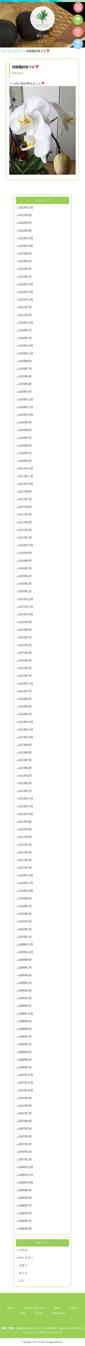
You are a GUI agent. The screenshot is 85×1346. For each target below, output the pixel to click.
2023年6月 (25, 253)
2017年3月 (25, 530)
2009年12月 (26, 944)
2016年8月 (25, 560)
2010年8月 (25, 898)
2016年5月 (25, 568)
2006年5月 (25, 1221)
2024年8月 (25, 222)
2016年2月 (25, 591)
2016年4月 (25, 576)
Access (38, 1313)
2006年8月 (25, 1197)
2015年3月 (25, 660)
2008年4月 (25, 1052)
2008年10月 (26, 1013)
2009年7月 (25, 967)
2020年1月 (25, 338)
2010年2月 (25, 929)
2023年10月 (26, 246)
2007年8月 (25, 1105)
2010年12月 (26, 875)
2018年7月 (25, 438)
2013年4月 (25, 775)
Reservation (58, 1313)
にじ (22, 1280)
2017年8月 (25, 491)
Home (10, 1307)
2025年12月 (26, 207)
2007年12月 (26, 1075)
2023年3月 (25, 268)
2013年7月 (25, 760)
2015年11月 (26, 606)
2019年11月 (26, 353)
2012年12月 (26, 798)
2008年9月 (25, 1021)
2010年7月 (25, 906)
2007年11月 (26, 1082)
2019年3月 (25, 391)
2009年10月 (26, 952)
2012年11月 (26, 806)
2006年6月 (25, 1213)
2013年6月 (25, 768)
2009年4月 (25, 990)
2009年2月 (25, 1005)
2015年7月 (25, 637)
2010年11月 (26, 883)
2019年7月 (25, 368)
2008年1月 (25, 1067)
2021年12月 (26, 299)
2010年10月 (26, 890)
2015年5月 (25, 645)
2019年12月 (26, 345)
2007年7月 (25, 1113)
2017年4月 (25, 522)
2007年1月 (25, 1159)
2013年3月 (25, 783)
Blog (23, 1313)
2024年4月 (25, 230)
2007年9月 (25, 1098)
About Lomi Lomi (34, 1307)
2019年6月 (25, 376)
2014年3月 (25, 706)
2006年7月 (25, 1205)
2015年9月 (25, 622)
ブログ (23, 1250)
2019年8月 (25, 361)
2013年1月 (25, 791)
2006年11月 (26, 1175)
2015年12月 (26, 599)
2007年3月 (25, 1144)
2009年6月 (25, 975)
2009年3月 (25, 998)
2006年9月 (25, 1190)
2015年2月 (25, 668)
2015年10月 (26, 614)
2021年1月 (25, 315)
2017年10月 (26, 484)
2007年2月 (25, 1151)
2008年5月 (25, 1044)
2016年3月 (25, 583)
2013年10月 (26, 737)
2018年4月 (25, 460)
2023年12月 (26, 238)
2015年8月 (25, 629)
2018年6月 (25, 445)
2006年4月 (25, 1228)
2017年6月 (25, 506)
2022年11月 (26, 292)
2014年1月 (25, 714)
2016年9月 (25, 553)
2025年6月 (25, 215)
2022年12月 (26, 284)
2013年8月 (25, 752)
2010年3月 (25, 921)
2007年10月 (26, 1090)
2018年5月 (25, 453)
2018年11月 (26, 407)
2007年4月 (25, 1136)
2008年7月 (25, 1036)
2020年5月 (25, 330)
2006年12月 (26, 1167)
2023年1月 (25, 276)
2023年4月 (25, 261)
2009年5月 (25, 983)
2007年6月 (25, 1121)
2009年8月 (25, 959)
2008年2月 (25, 1059)
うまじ (23, 1265)
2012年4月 (25, 821)
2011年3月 (25, 860)
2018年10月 (26, 414)
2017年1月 (25, 537)
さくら (23, 1272)
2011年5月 (25, 852)
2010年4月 (25, 913)
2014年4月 (25, 698)
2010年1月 (25, 936)
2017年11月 (26, 476)
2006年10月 (26, 1182)
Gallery (74, 1307)
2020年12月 (26, 322)
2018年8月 (25, 430)
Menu (57, 1307)
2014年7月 (25, 691)
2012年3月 (25, 829)
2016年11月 (26, 545)
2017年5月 (25, 514)
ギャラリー (26, 1257)
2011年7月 (25, 844)
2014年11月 (26, 683)
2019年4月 (25, 384)
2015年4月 (25, 652)
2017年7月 (25, 499)
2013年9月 (25, 744)
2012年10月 (26, 814)
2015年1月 (25, 675)
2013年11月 (26, 729)
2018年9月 (25, 422)
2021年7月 (25, 307)
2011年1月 (25, 867)
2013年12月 (26, 722)
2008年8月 (25, 1029)
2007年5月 (25, 1128)
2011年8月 (25, 837)
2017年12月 (26, 468)
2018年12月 (26, 399)
